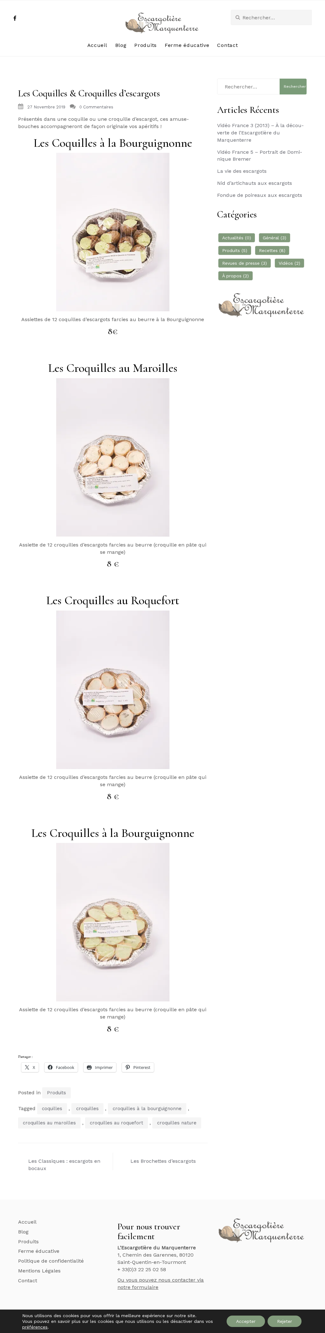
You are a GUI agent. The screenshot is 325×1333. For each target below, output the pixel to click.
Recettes (272, 250)
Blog (121, 45)
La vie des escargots (242, 171)
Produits (145, 45)
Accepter (245, 1321)
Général (274, 237)
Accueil (97, 45)
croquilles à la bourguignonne (147, 1108)
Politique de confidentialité (51, 1261)
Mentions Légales (39, 1271)
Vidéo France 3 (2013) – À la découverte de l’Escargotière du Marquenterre (260, 132)
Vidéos (289, 263)
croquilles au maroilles (49, 1123)
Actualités (236, 237)
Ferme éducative (187, 45)
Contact (227, 45)
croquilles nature (176, 1123)
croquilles (87, 1108)
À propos (235, 275)
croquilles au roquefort (116, 1123)
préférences (35, 1327)
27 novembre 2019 (46, 107)
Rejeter (284, 1321)
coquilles (52, 1108)
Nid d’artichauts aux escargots (254, 183)
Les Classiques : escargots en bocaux (64, 1164)
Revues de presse (244, 263)
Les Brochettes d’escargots (163, 1161)
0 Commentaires (96, 107)
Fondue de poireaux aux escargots (259, 195)
